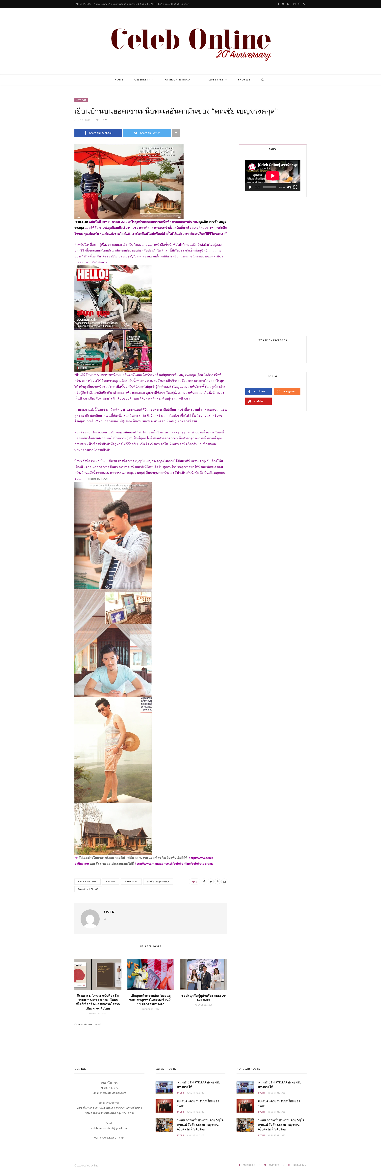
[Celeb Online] (190, 41)
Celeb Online (87, 881)
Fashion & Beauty (179, 79)
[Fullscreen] (295, 187)
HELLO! (110, 881)
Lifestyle (216, 79)
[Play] (250, 187)
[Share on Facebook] (204, 881)
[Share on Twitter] (211, 881)
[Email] (224, 881)
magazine (131, 881)
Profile (244, 79)
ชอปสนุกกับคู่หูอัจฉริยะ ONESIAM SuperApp (203, 997)
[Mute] (289, 187)
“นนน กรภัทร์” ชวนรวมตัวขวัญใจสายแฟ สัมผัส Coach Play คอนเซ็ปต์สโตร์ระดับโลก (142, 4)
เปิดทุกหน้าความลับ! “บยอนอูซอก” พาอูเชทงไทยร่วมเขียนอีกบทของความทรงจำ (150, 999)
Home (119, 79)
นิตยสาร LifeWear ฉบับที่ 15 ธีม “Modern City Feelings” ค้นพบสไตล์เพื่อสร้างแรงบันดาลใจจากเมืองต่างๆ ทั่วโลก (98, 1001)
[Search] (261, 79)
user (109, 912)
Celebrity (142, 79)
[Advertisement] (273, 265)
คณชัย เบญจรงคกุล (158, 881)
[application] (272, 175)
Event (180, 1093)
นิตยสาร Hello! (88, 889)
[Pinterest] (217, 881)
